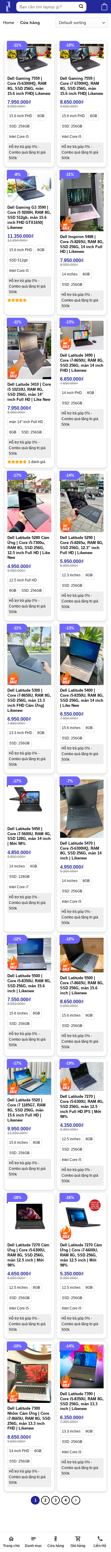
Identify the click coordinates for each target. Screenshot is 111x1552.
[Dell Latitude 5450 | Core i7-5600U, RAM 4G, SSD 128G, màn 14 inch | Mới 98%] (29, 801)
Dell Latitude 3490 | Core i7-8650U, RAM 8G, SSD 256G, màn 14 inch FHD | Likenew (82, 363)
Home (8, 22)
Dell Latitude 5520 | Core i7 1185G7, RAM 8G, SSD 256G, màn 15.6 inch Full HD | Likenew (26, 1110)
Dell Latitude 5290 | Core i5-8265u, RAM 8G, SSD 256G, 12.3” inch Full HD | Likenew (81, 545)
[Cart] (104, 6)
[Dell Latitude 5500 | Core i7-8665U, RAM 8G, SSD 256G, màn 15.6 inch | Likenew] (82, 955)
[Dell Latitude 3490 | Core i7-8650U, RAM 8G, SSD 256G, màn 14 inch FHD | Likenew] (82, 335)
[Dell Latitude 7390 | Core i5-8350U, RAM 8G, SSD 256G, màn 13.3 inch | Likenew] (82, 1366)
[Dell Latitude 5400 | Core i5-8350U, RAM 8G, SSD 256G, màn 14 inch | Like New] (82, 656)
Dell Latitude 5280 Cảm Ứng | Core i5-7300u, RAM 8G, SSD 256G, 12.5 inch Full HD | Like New (28, 547)
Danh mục (33, 1546)
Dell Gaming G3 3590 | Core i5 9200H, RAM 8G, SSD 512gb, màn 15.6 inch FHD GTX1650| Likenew (29, 217)
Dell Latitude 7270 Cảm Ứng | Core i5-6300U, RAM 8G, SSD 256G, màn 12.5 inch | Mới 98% (28, 1255)
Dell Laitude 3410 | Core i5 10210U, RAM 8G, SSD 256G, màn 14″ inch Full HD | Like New (29, 392)
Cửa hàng (55, 1546)
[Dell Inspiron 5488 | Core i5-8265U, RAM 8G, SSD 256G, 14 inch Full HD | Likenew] (82, 202)
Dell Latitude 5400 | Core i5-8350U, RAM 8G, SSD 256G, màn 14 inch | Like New (82, 698)
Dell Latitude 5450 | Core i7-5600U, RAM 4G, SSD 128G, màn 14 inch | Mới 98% (29, 836)
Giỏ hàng (77, 1546)
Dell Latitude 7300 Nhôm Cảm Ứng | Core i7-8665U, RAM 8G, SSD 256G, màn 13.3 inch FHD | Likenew (28, 1418)
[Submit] (81, 7)
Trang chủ (11, 1546)
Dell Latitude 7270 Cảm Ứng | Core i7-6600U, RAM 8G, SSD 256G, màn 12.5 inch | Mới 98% (81, 1255)
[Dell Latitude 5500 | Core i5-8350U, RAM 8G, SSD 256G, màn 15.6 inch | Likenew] (29, 954)
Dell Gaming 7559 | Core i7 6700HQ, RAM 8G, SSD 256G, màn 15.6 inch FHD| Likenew (81, 86)
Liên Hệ (100, 1546)
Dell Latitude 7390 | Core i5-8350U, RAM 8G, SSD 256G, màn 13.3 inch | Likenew (82, 1401)
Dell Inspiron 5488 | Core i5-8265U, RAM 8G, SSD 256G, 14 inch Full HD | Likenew (82, 244)
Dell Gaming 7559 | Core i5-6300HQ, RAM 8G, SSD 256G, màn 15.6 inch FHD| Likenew (28, 86)
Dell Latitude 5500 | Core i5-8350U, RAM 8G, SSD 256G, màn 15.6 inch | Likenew (29, 983)
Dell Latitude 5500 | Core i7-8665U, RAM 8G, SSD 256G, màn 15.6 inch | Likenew (82, 985)
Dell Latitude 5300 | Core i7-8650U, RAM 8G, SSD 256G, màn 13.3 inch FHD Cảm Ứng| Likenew (29, 700)
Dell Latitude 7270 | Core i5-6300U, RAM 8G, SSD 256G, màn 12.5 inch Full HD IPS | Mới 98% (82, 1106)
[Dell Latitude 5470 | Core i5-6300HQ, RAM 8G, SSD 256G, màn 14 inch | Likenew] (82, 808)
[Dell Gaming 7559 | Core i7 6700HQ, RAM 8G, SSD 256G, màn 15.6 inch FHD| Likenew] (82, 58)
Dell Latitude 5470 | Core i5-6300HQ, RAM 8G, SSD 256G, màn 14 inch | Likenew (81, 851)
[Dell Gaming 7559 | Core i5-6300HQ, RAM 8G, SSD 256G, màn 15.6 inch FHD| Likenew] (29, 58)
